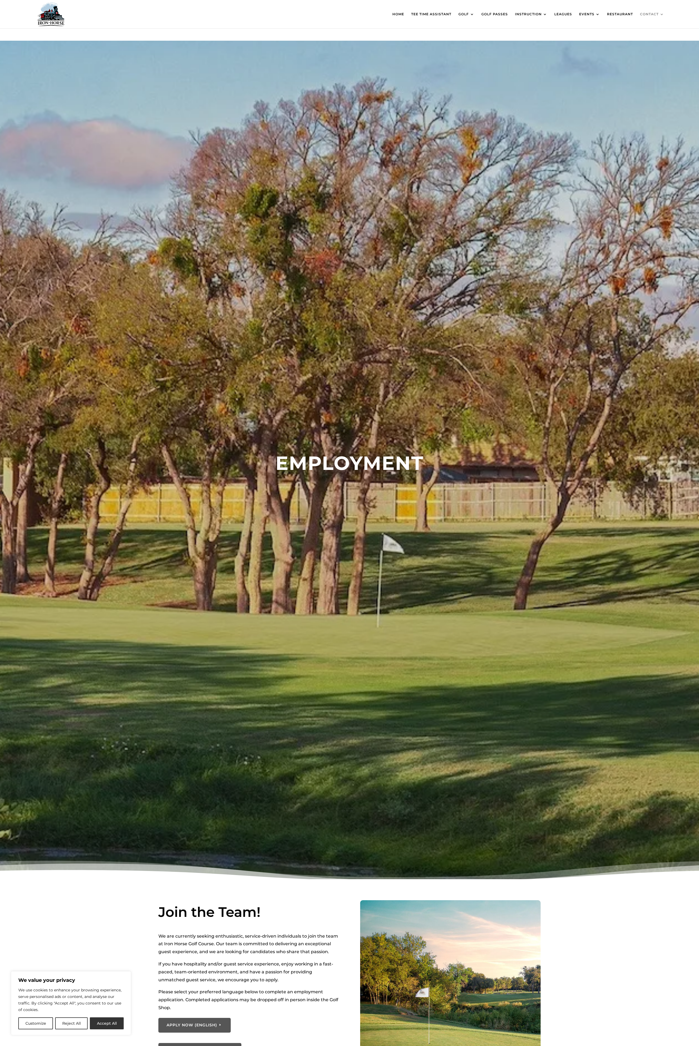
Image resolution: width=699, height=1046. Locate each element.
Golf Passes (494, 14)
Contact (649, 14)
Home (398, 14)
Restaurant (620, 14)
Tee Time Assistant (431, 14)
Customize (35, 1023)
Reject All (71, 1023)
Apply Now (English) (192, 1025)
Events (586, 14)
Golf (463, 14)
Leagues (563, 14)
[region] (71, 1003)
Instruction (528, 14)
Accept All (107, 1023)
